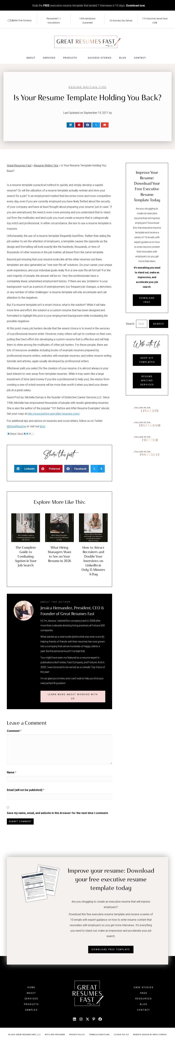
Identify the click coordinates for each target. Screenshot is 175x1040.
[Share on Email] (105, 125)
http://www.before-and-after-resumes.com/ (54, 413)
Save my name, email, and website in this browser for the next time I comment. (58, 813)
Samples (31, 1010)
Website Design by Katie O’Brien (149, 1035)
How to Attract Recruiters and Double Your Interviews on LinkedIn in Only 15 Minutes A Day (93, 561)
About (30, 58)
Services (49, 58)
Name (11, 772)
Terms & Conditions (99, 1035)
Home (31, 987)
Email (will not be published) (25, 790)
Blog (122, 58)
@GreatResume (16, 426)
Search (130, 323)
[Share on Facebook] (87, 125)
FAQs (143, 993)
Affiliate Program (55, 1035)
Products (70, 58)
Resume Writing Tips (87, 87)
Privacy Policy (77, 1035)
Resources (143, 998)
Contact (140, 58)
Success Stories (100, 58)
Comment (14, 731)
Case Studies (143, 987)
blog (42, 426)
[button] (73, 696)
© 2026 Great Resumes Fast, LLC (25, 1035)
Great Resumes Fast (19, 165)
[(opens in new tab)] (147, 409)
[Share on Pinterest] (79, 125)
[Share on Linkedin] (70, 125)
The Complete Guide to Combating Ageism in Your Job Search (26, 556)
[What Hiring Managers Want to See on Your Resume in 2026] (59, 527)
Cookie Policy (121, 1035)
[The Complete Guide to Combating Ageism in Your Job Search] (25, 527)
